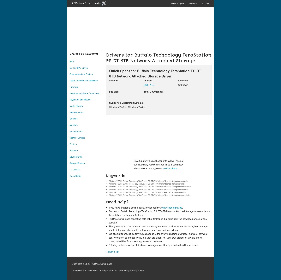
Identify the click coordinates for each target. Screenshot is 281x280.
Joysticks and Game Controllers (84, 93)
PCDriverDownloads (86, 3)
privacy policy (137, 270)
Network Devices (77, 137)
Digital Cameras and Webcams (84, 80)
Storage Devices (77, 163)
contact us (193, 3)
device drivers (79, 270)
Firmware (74, 86)
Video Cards (75, 175)
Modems (74, 118)
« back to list (112, 251)
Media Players (76, 105)
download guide (177, 3)
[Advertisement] (140, 31)
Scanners (74, 150)
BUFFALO (149, 85)
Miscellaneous (76, 112)
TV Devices (75, 169)
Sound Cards (76, 156)
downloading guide (172, 207)
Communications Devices (81, 74)
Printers (73, 144)
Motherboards (76, 131)
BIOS (72, 61)
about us (205, 3)
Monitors (74, 124)
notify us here (170, 168)
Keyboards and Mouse (80, 99)
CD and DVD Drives (79, 67)
